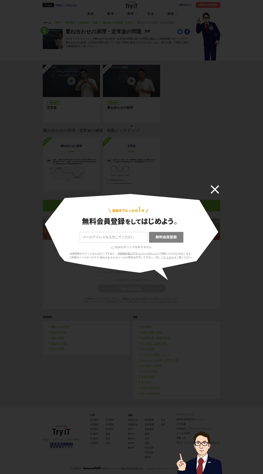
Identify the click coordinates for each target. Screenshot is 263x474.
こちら (170, 257)
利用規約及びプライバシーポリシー (138, 253)
